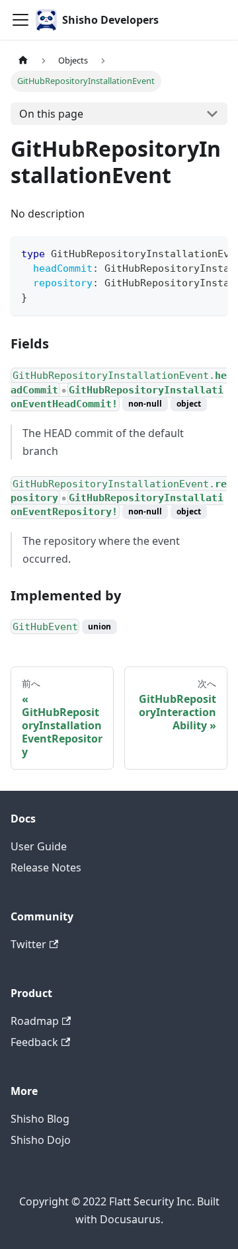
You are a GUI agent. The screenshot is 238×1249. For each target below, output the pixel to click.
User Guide (39, 846)
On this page (51, 113)
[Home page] (23, 60)
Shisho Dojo (41, 1140)
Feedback (34, 1042)
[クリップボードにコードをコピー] (211, 252)
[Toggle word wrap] (187, 252)
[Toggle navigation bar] (20, 20)
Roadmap (35, 1021)
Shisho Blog (40, 1118)
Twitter (28, 944)
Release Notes (46, 867)
